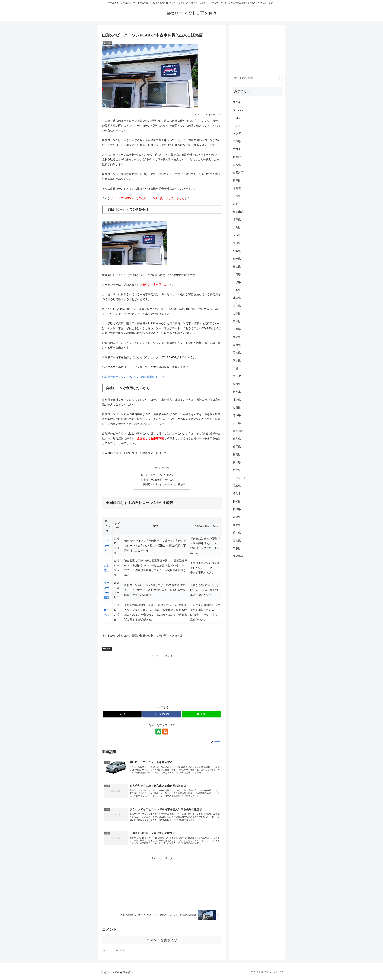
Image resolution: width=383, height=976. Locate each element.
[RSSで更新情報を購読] (165, 732)
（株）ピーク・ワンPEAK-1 (158, 474)
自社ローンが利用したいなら (158, 479)
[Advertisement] (162, 679)
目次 (157, 467)
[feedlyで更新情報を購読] (158, 732)
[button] (279, 78)
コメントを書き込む (162, 940)
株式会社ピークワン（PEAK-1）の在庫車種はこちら (133, 376)
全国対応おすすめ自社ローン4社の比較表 (163, 484)
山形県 (108, 649)
